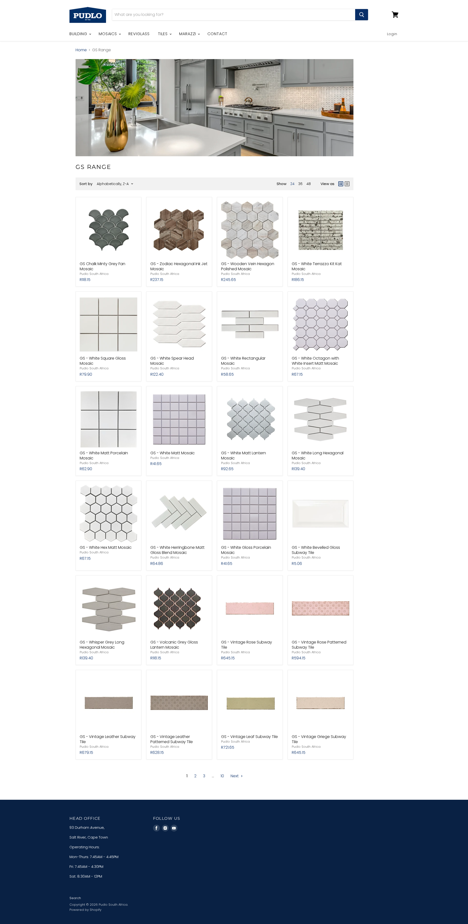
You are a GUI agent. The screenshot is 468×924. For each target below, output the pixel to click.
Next (235, 776)
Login (392, 33)
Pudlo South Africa (94, 273)
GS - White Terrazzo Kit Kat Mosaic (317, 266)
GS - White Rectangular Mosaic (243, 360)
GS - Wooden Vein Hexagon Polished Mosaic (247, 266)
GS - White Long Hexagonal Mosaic (317, 455)
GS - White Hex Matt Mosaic (106, 547)
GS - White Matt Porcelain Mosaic (104, 455)
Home (81, 50)
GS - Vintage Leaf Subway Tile (249, 736)
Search (75, 898)
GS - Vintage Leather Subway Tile (108, 739)
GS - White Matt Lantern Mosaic (243, 455)
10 (222, 776)
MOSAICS (108, 34)
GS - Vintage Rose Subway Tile (246, 644)
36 (300, 183)
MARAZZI (188, 34)
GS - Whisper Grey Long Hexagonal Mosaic (102, 644)
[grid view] (340, 183)
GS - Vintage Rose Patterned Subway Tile (319, 644)
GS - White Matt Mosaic (172, 453)
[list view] (347, 183)
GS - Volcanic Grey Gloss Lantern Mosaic (174, 644)
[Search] (361, 14)
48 (308, 183)
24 (292, 183)
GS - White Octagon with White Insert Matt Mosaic (315, 360)
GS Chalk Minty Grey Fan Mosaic (102, 266)
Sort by (85, 184)
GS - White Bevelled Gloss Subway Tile (316, 550)
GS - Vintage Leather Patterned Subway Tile (171, 739)
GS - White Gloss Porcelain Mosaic (246, 550)
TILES (163, 34)
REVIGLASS (139, 34)
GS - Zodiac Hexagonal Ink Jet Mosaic (178, 266)
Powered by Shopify (85, 909)
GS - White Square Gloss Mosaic (103, 360)
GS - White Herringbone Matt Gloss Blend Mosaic (177, 550)
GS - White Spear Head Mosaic (172, 360)
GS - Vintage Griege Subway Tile (319, 739)
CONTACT (217, 34)
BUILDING (78, 34)
